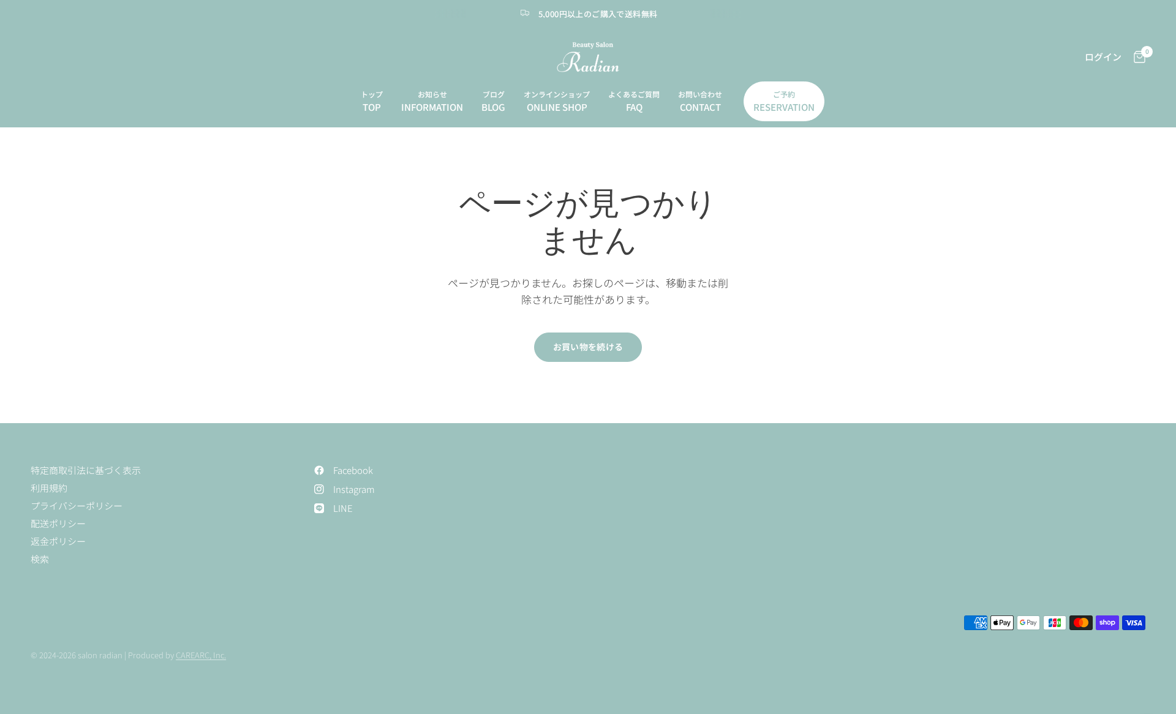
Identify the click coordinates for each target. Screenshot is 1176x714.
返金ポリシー (58, 541)
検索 (40, 558)
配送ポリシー (58, 523)
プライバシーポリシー (77, 505)
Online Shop (557, 106)
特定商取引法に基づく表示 (86, 470)
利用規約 (49, 487)
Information (432, 106)
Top (372, 106)
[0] (1136, 56)
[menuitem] (372, 101)
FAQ (634, 106)
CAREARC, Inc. (201, 655)
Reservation (784, 106)
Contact (700, 106)
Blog (493, 106)
